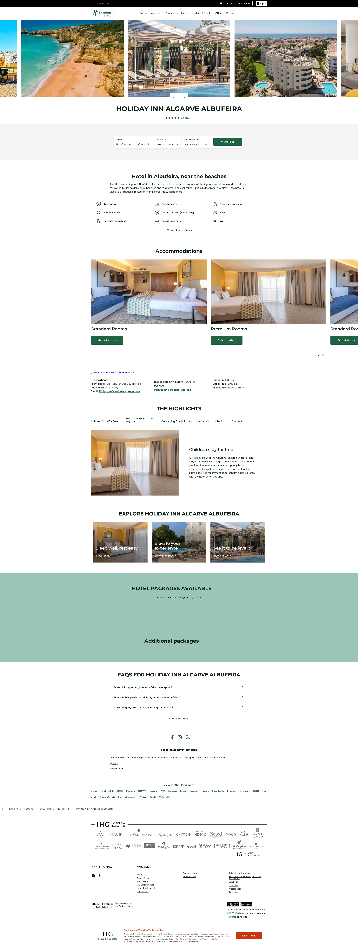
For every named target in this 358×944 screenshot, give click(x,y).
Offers (218, 13)
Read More (175, 191)
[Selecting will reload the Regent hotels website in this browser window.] (115, 834)
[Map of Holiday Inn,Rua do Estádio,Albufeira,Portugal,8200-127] (113, 372)
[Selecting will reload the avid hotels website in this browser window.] (191, 846)
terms (220, 936)
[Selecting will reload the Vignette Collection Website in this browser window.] (164, 834)
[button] (261, 3)
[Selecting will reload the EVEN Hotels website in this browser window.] (134, 846)
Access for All (143, 878)
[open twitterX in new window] (186, 737)
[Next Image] (184, 97)
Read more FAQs (179, 718)
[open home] (4, 809)
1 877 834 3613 (124, 906)
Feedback (234, 892)
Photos (230, 13)
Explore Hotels (190, 873)
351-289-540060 (117, 383)
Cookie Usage (236, 889)
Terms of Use (189, 876)
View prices (227, 141)
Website (114, 764)
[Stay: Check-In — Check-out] (133, 144)
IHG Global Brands (145, 885)
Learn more (234, 913)
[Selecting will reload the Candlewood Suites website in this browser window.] (256, 846)
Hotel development (146, 888)
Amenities (156, 13)
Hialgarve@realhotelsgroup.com (119, 391)
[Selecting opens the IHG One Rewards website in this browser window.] (246, 854)
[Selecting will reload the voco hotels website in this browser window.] (231, 834)
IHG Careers (142, 881)
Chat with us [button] (102, 3)
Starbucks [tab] (238, 421)
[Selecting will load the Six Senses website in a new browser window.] (100, 834)
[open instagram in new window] (178, 737)
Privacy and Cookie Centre (242, 873)
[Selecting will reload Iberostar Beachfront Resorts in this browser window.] (102, 846)
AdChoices (234, 882)
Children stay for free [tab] (104, 421)
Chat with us (143, 891)
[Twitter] (100, 876)
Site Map (233, 885)
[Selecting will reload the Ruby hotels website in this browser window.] (244, 834)
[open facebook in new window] (171, 737)
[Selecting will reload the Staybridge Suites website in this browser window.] (222, 846)
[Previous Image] (173, 97)
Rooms (143, 13)
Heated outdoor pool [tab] (209, 421)
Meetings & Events (201, 13)
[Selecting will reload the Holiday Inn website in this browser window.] (164, 846)
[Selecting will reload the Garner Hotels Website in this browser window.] (178, 846)
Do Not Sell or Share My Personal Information (245, 877)
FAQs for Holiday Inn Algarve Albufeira (179, 675)
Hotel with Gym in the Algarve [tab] (139, 420)
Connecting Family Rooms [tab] (176, 421)
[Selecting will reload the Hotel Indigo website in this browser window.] (199, 834)
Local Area (181, 13)
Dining (168, 13)
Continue (249, 935)
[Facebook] (94, 876)
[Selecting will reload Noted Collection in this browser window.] (216, 834)
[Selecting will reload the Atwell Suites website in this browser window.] (205, 846)
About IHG (141, 875)
